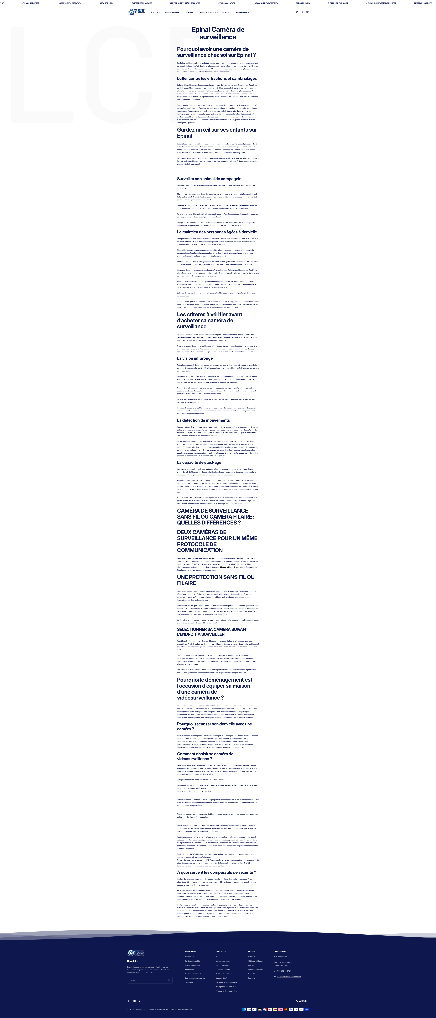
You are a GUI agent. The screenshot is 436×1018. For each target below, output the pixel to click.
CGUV (218, 957)
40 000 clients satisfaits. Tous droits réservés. (176, 1009)
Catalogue (154, 12)
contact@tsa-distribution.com (289, 976)
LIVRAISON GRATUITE (30, 3)
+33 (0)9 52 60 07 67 (283, 971)
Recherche (189, 982)
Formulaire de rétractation (226, 991)
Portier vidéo (241, 12)
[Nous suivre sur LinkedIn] (140, 1001)
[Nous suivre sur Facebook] (128, 1001)
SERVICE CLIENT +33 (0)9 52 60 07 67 (185, 3)
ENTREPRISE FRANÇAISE (142, 3)
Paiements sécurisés (224, 974)
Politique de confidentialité (226, 982)
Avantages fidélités (192, 965)
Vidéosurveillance (172, 12)
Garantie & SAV (222, 978)
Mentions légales (222, 965)
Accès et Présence (208, 12)
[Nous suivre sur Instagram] (134, 1001)
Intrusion (189, 12)
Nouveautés (189, 969)
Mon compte (189, 957)
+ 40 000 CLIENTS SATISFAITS (69, 3)
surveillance (198, 144)
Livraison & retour (223, 969)
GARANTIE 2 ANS (107, 3)
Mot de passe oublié (192, 961)
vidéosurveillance (194, 63)
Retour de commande (193, 974)
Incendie (225, 12)
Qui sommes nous (223, 961)
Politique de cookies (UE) (225, 986)
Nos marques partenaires (195, 978)
